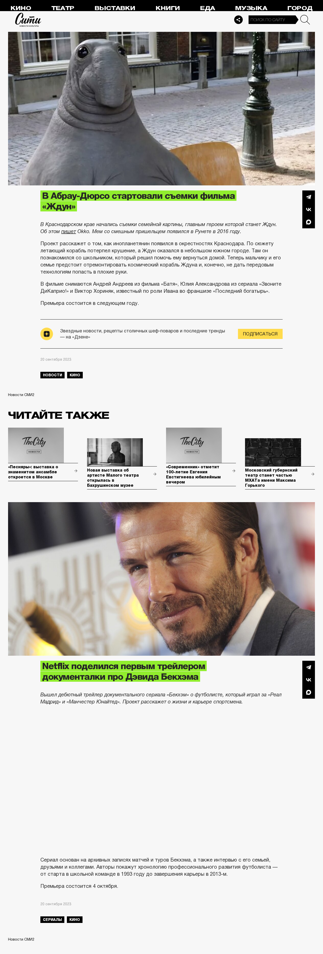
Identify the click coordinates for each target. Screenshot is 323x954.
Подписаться (260, 333)
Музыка (251, 8)
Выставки (115, 8)
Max (308, 222)
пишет (68, 231)
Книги (168, 8)
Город (299, 8)
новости (52, 375)
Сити (28, 20)
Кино (21, 8)
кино (75, 375)
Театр (62, 8)
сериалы (52, 920)
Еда (207, 8)
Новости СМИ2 (21, 395)
